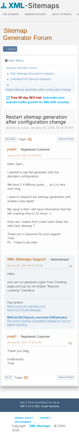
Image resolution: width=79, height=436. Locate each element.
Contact (45, 417)
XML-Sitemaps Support (26, 259)
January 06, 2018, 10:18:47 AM (24, 342)
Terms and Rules (37, 402)
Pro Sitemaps (23, 422)
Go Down (10, 139)
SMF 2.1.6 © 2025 (30, 406)
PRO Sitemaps (11, 14)
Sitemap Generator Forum (27, 34)
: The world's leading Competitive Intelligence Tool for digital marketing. (39, 321)
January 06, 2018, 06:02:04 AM (25, 265)
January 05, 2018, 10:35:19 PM (24, 155)
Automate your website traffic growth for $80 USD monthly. (38, 100)
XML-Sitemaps (39, 426)
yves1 (11, 149)
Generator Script (35, 14)
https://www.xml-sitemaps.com (26, 306)
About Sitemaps (61, 14)
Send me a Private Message (24, 309)
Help (22, 402)
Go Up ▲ (54, 402)
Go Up (8, 377)
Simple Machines (50, 406)
